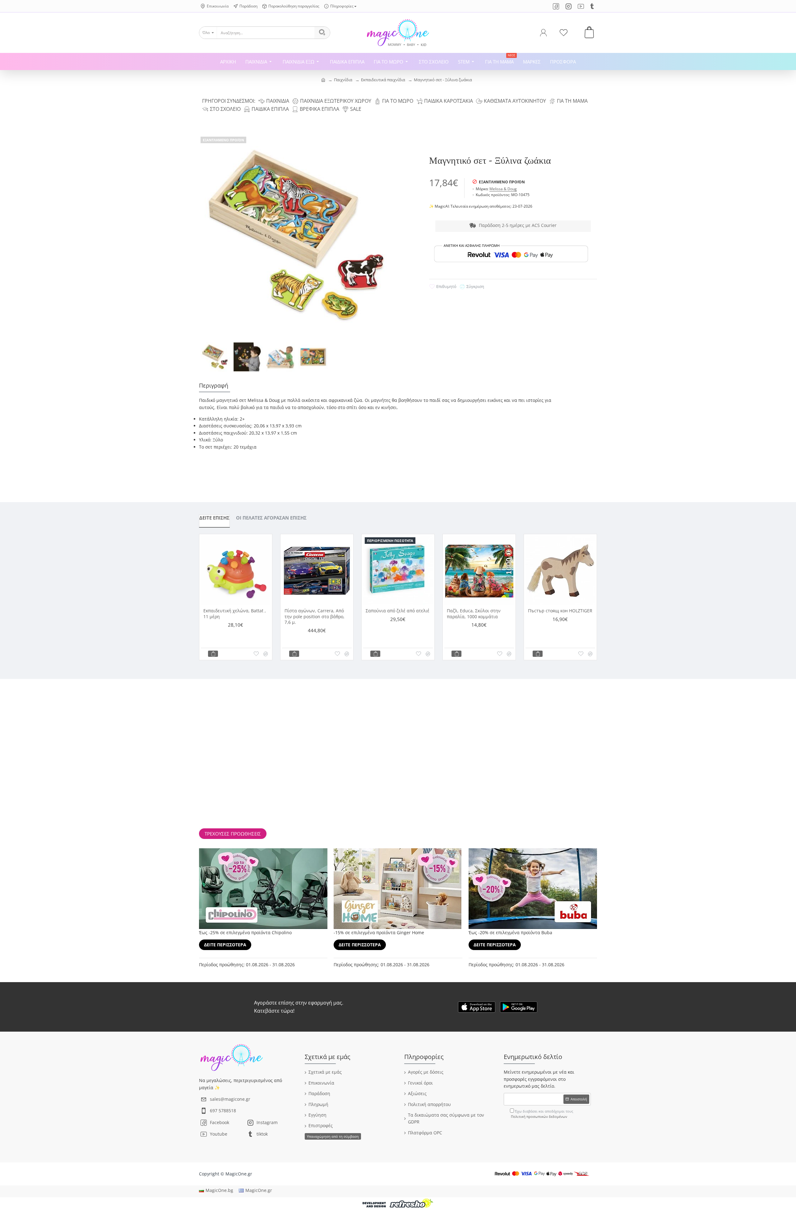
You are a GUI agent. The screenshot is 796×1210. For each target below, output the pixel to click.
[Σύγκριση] (265, 654)
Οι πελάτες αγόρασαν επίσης (271, 518)
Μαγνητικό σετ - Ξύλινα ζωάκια (443, 79)
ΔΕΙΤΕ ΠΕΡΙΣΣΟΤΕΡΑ (225, 945)
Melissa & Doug (503, 188)
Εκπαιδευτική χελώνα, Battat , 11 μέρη (234, 613)
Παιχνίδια (343, 79)
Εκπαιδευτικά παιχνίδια (383, 79)
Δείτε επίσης (214, 518)
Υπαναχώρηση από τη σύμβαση (333, 1136)
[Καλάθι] (213, 654)
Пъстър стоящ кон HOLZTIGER (560, 611)
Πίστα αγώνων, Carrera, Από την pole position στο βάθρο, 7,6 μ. (315, 616)
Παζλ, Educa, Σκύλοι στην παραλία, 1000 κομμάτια (474, 613)
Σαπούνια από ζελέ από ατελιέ (397, 611)
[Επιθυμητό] (256, 653)
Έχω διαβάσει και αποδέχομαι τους (542, 1114)
